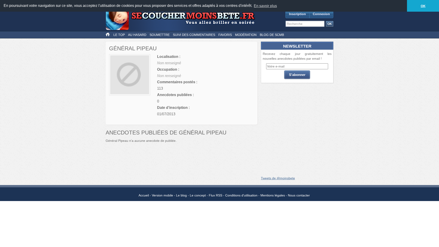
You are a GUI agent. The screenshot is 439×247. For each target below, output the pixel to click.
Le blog (181, 195)
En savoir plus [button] (265, 6)
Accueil (144, 195)
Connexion (321, 14)
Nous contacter (299, 195)
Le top (119, 35)
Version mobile (162, 195)
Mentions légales (272, 195)
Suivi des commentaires (194, 35)
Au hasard (137, 35)
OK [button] (423, 6)
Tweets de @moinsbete (278, 178)
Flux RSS (215, 195)
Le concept (198, 195)
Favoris (225, 35)
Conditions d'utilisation (241, 195)
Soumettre (160, 35)
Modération (246, 35)
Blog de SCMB (272, 35)
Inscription (297, 14)
